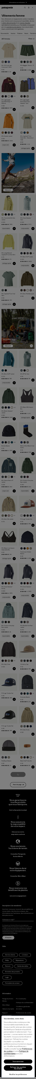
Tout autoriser (18, 1061)
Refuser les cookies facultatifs (18, 1068)
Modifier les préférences (18, 1074)
